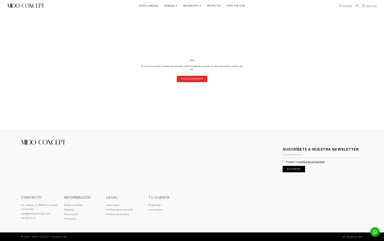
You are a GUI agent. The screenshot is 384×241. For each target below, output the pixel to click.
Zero (360, 236)
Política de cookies (117, 214)
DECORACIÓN (190, 5)
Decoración (71, 214)
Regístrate (154, 205)
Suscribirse (294, 169)
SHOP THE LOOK (236, 5)
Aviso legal (113, 205)
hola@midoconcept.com (35, 213)
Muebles (69, 209)
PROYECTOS (214, 5)
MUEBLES (169, 5)
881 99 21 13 (28, 218)
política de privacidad (311, 161)
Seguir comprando (192, 79)
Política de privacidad (119, 209)
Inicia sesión (155, 209)
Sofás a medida (73, 205)
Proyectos (70, 218)
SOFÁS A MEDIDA (148, 5)
